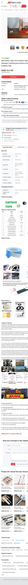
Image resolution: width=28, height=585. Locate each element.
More (2, 574)
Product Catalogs (20, 540)
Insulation (16, 9)
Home (2, 9)
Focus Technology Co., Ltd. (17, 579)
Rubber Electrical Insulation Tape (9, 569)
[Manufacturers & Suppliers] (14, 2)
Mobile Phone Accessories (6, 543)
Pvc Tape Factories (6, 562)
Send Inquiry (13, 76)
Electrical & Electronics (9, 9)
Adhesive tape (17, 543)
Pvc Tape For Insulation (23, 565)
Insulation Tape (23, 9)
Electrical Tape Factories (18, 562)
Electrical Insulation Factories (8, 565)
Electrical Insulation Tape (7, 556)
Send (13, 464)
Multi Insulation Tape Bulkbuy (8, 572)
